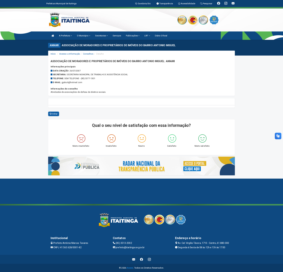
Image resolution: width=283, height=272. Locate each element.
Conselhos (88, 54)
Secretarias (100, 35)
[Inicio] (53, 35)
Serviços (117, 35)
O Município (83, 35)
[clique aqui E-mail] (134, 259)
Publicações (132, 35)
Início (53, 54)
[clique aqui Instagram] (149, 259)
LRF (146, 35)
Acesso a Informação (69, 54)
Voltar (54, 114)
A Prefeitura (65, 35)
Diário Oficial (161, 35)
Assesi (130, 268)
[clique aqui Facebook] (141, 259)
